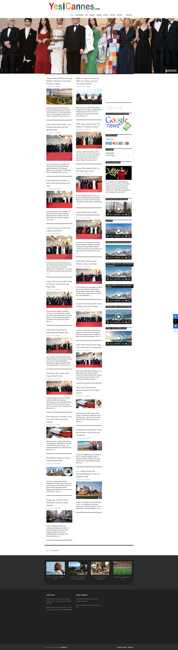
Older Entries (54, 550)
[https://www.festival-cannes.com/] (119, 173)
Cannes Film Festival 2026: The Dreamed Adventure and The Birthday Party (58, 127)
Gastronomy (80, 15)
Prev (48, 51)
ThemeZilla (131, 647)
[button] (118, 209)
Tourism (99, 15)
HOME (72, 15)
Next (51, 51)
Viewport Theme (121, 647)
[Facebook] (175, 316)
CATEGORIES (110, 153)
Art (86, 15)
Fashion (92, 15)
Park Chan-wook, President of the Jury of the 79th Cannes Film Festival (59, 419)
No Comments (57, 86)
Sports (105, 15)
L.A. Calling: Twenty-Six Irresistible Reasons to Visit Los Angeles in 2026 (88, 474)
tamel (77, 605)
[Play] (108, 214)
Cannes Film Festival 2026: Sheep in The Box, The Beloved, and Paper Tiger (59, 284)
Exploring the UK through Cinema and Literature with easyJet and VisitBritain (89, 432)
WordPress (64, 647)
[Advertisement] (119, 89)
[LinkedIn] (175, 326)
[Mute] (126, 214)
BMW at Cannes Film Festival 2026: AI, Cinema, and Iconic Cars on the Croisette (87, 81)
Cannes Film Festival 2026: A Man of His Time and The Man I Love (58, 183)
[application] (119, 209)
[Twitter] (175, 321)
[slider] (117, 214)
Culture (112, 15)
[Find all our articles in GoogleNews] (119, 130)
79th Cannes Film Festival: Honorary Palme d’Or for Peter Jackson (87, 390)
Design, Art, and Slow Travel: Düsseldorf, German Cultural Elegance (57, 502)
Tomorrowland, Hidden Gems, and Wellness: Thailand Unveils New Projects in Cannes (59, 81)
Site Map (119, 15)
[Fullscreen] (129, 214)
